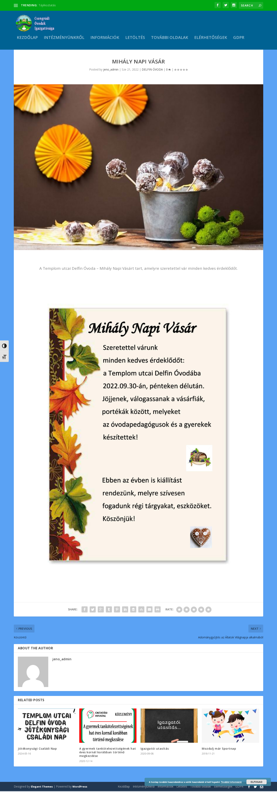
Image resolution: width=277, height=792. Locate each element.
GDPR (238, 38)
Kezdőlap (27, 38)
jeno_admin (110, 69)
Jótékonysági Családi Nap (37, 748)
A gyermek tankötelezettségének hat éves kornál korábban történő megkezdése (107, 752)
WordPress (79, 786)
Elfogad (256, 782)
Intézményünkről (64, 38)
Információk (104, 38)
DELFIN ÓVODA (152, 69)
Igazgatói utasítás (155, 748)
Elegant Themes (42, 786)
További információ (231, 781)
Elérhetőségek (210, 38)
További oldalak (169, 38)
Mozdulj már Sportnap (219, 748)
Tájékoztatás (47, 5)
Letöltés (135, 38)
